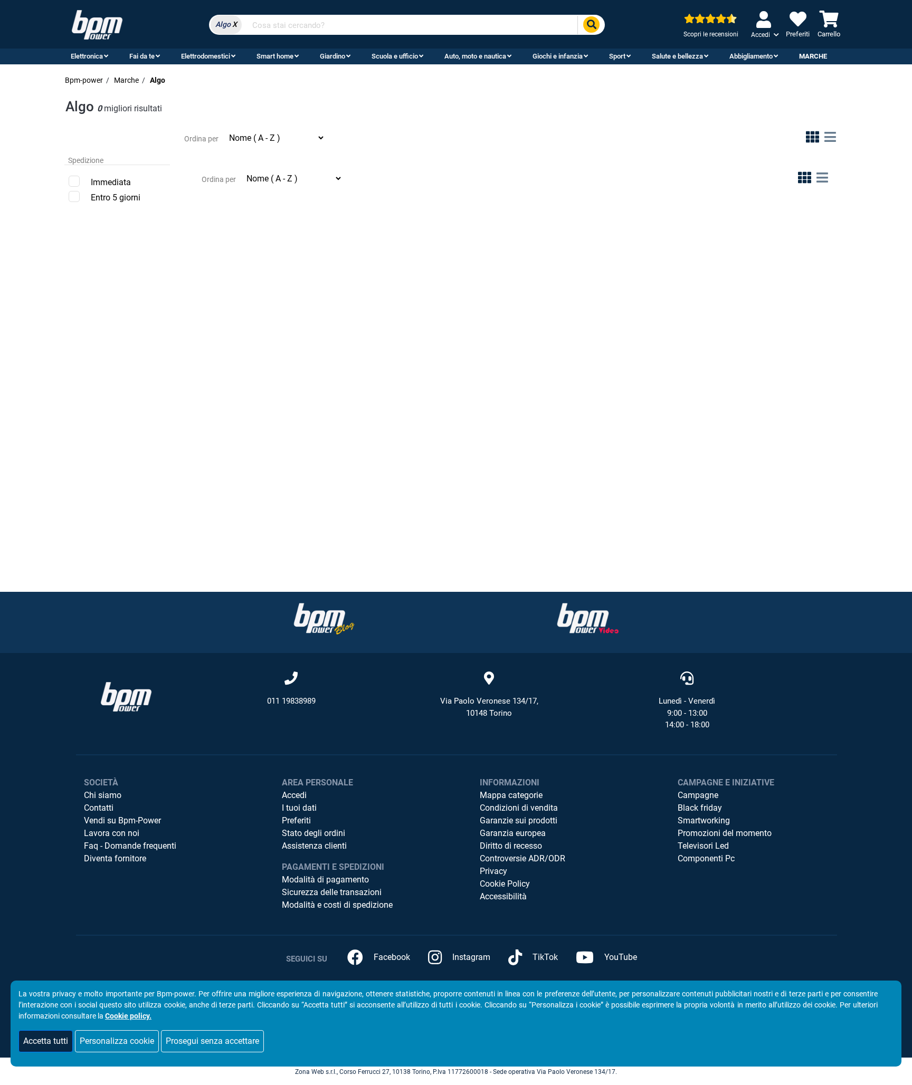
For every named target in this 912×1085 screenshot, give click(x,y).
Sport (617, 56)
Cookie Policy (505, 884)
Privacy (493, 871)
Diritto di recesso (511, 846)
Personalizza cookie (117, 1041)
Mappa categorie (511, 795)
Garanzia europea (513, 833)
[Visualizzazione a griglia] (812, 139)
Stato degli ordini (313, 833)
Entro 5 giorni (115, 198)
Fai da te (142, 56)
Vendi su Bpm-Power (122, 820)
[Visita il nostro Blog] (324, 618)
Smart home (274, 56)
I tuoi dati (299, 808)
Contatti (98, 808)
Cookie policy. (128, 1016)
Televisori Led (703, 846)
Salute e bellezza (677, 56)
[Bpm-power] (97, 24)
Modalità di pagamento (325, 880)
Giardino (332, 56)
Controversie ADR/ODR (522, 858)
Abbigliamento (751, 56)
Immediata (111, 182)
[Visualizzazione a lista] (830, 139)
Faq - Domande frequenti (130, 846)
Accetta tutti (45, 1041)
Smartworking (704, 820)
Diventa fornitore (115, 858)
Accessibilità (503, 896)
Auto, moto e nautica (475, 56)
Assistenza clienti (314, 846)
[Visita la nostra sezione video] (588, 618)
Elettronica (87, 56)
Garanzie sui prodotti (518, 820)
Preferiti (296, 820)
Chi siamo (102, 795)
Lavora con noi (111, 833)
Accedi (294, 795)
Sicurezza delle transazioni (332, 892)
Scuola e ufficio (395, 56)
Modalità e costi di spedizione (337, 905)
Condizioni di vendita (519, 808)
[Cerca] (591, 25)
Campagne (698, 795)
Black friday (700, 808)
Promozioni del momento (725, 833)
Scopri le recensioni (710, 34)
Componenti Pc (706, 858)
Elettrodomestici (205, 56)
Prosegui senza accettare (212, 1041)
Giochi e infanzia (558, 56)
